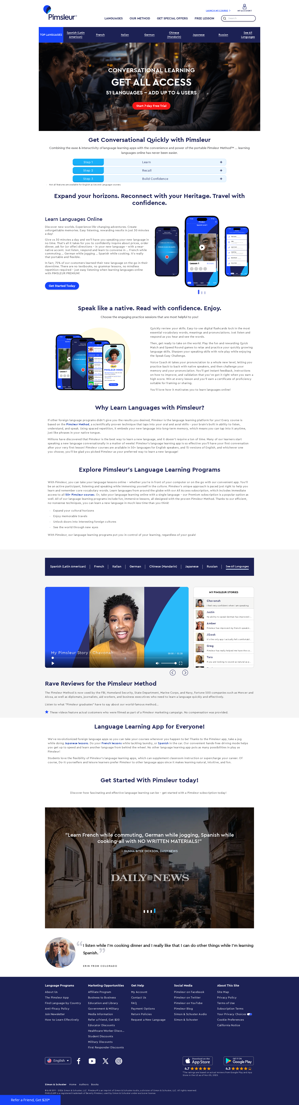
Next (256, 253)
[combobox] (238, 18)
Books (95, 1084)
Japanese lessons (76, 743)
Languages (114, 18)
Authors (83, 1084)
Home (72, 1084)
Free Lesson (204, 18)
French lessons (112, 743)
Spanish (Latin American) (76, 34)
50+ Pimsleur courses (79, 494)
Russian (223, 34)
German (149, 34)
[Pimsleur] (60, 12)
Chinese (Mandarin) (174, 34)
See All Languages (248, 34)
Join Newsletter (55, 1014)
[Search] (223, 18)
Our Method (140, 18)
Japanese (199, 34)
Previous (147, 253)
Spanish (163, 743)
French (100, 34)
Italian (125, 34)
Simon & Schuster (55, 1084)
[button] (30, 1100)
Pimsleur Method (77, 424)
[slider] (117, 658)
